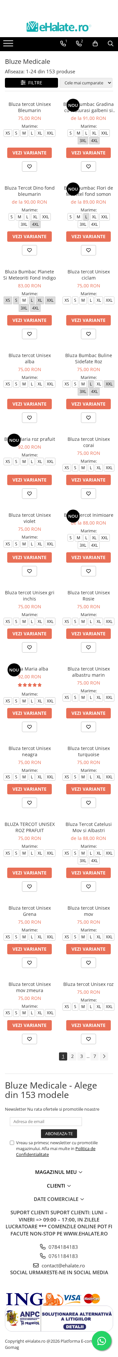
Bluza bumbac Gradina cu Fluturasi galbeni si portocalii (88, 107)
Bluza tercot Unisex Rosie (89, 595)
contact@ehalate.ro (62, 1265)
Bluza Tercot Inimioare (88, 515)
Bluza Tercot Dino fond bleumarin (30, 191)
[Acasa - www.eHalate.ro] (59, 26)
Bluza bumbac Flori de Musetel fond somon (88, 191)
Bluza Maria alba (29, 669)
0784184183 (62, 1247)
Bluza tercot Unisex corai (89, 442)
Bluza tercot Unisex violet (30, 518)
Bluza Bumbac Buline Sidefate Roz (88, 358)
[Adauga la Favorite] (29, 166)
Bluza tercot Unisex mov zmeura (30, 987)
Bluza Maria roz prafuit (29, 439)
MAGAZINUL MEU (56, 1172)
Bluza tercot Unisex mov (89, 911)
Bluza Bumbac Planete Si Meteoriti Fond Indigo (29, 274)
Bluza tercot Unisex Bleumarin (30, 107)
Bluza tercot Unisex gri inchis (29, 595)
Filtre (34, 82)
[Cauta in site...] (110, 43)
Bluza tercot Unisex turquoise (89, 751)
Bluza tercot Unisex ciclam (89, 274)
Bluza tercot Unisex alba (30, 358)
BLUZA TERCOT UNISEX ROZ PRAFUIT (30, 827)
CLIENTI (57, 1185)
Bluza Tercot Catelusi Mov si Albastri (89, 827)
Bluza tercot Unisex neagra (30, 751)
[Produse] (9, 45)
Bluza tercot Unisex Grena (30, 911)
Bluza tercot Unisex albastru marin (89, 672)
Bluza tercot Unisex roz (88, 984)
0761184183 (62, 1256)
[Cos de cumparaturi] (95, 43)
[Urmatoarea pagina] (104, 1056)
